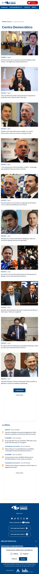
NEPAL (34, 7)
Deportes (25, 554)
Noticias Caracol (6, 21)
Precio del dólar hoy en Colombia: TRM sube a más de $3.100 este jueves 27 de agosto (20, 441)
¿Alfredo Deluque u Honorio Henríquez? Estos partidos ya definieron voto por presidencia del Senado (19, 382)
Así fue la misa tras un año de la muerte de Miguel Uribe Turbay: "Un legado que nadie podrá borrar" (18, 61)
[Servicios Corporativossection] (36, 546)
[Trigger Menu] (2, 2)
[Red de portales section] (36, 541)
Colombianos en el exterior (12, 446)
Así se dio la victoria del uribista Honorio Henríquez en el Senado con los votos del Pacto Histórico (18, 275)
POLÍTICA (3, 57)
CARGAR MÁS (20, 390)
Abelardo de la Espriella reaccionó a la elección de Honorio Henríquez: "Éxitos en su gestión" (19, 311)
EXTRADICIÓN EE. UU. (16, 7)
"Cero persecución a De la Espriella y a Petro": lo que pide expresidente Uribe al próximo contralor (19, 168)
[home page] (19, 507)
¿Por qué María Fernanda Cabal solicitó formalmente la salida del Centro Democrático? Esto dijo (18, 96)
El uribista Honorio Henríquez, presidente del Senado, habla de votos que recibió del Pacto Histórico (19, 346)
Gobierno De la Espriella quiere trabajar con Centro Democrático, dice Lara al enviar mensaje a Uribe (17, 132)
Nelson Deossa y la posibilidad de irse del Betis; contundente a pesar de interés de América (19, 449)
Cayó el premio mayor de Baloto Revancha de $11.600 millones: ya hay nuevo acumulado (19, 458)
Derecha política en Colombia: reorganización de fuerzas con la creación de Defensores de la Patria (18, 203)
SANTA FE (27, 7)
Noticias (16, 554)
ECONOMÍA (8, 438)
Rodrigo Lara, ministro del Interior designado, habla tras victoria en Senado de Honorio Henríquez (18, 239)
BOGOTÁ (7, 430)
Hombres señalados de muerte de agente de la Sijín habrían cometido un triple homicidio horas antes (20, 433)
